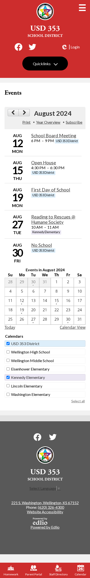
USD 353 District (25, 343)
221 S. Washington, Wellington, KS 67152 (45, 502)
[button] (45, 63)
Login (70, 47)
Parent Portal (33, 574)
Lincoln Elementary (26, 386)
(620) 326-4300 (51, 507)
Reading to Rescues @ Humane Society (53, 219)
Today (10, 327)
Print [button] (26, 122)
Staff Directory (58, 574)
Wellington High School (30, 352)
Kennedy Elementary (28, 377)
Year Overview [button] (48, 122)
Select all (78, 401)
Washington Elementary (30, 394)
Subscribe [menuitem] (74, 122)
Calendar (80, 574)
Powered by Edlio (45, 527)
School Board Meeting (53, 135)
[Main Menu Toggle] (82, 7)
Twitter (32, 47)
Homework (11, 574)
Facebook (18, 47)
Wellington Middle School (32, 360)
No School (41, 245)
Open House (43, 162)
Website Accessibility (45, 511)
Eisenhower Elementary (30, 369)
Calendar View (72, 327)
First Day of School (50, 189)
